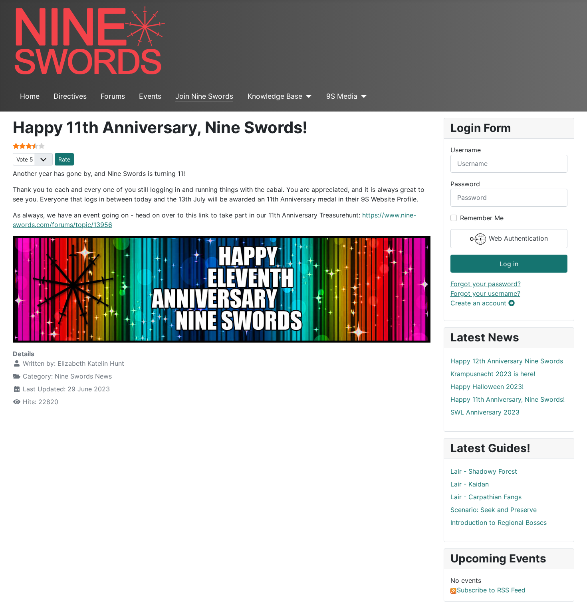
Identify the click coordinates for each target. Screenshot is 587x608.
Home (30, 96)
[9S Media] (362, 96)
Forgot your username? (485, 293)
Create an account (479, 303)
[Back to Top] (573, 593)
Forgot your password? (485, 284)
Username (465, 150)
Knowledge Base (275, 96)
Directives (70, 96)
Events (150, 96)
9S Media (341, 96)
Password (465, 184)
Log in (509, 264)
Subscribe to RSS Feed (491, 590)
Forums (113, 96)
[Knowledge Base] (307, 96)
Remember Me (482, 218)
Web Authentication (517, 238)
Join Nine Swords (204, 96)
